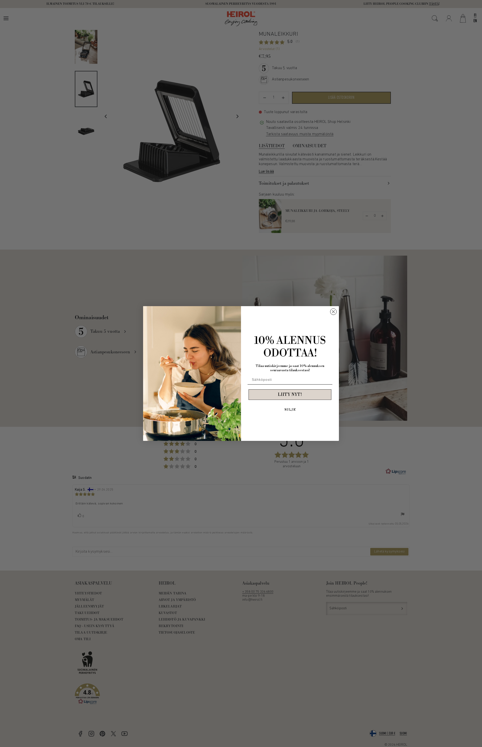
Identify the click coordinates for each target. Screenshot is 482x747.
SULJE (290, 410)
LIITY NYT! (290, 394)
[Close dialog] (333, 312)
